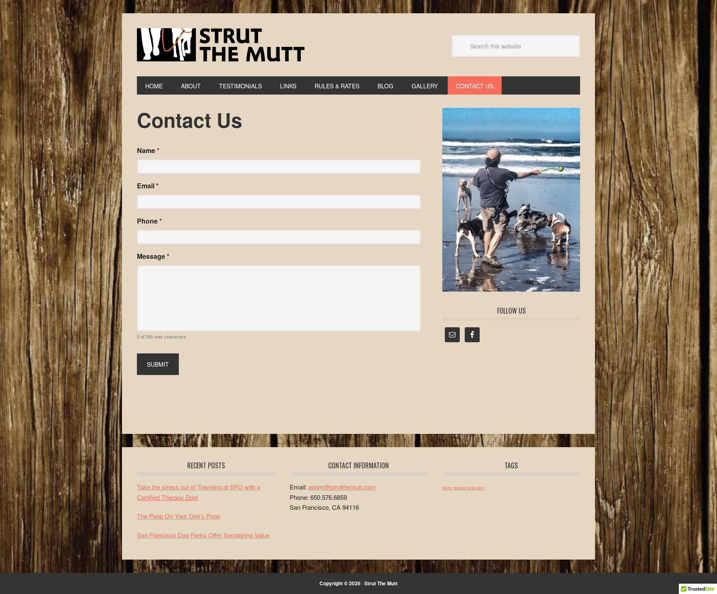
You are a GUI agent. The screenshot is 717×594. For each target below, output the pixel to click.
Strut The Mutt (221, 44)
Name (148, 150)
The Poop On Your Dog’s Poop (178, 515)
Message (153, 256)
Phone (149, 221)
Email (148, 186)
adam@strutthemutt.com (342, 486)
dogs (447, 487)
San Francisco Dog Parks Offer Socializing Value (203, 535)
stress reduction (469, 487)
